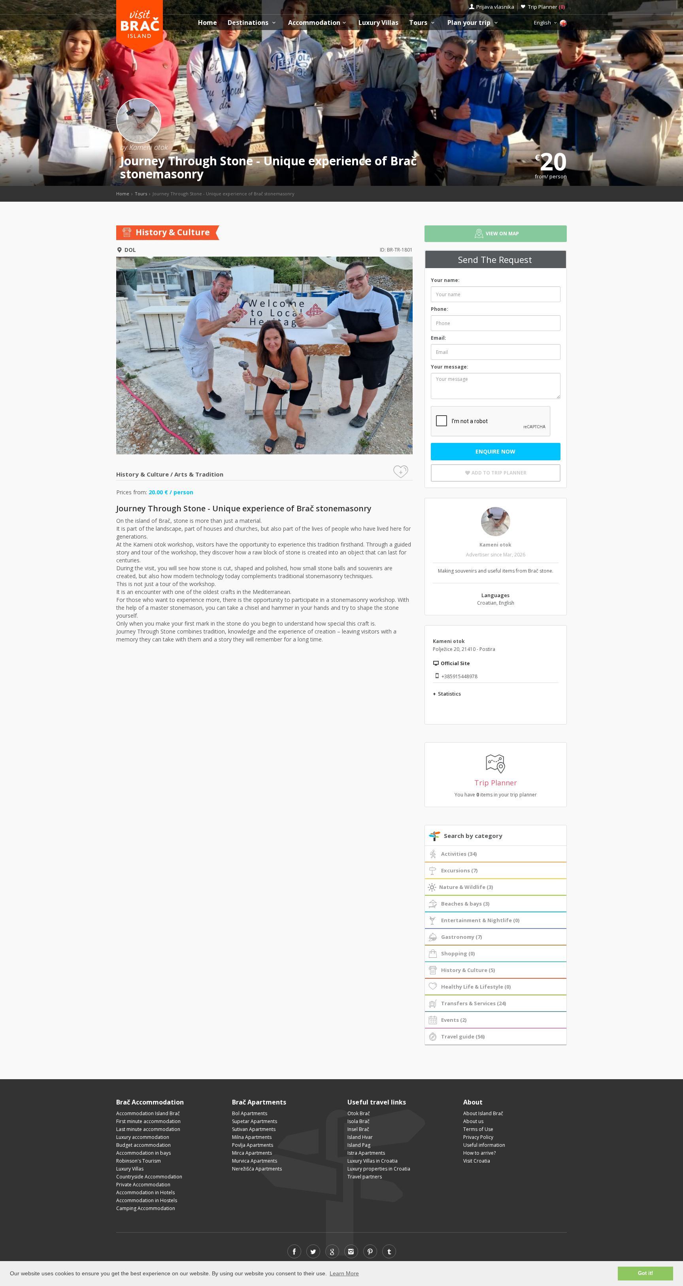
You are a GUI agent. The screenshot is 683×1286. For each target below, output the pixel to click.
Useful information (484, 1145)
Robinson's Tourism (138, 1160)
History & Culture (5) (468, 970)
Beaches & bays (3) (465, 903)
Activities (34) (459, 853)
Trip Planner (546, 6)
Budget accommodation (143, 1145)
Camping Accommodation (145, 1208)
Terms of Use (478, 1129)
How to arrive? (479, 1153)
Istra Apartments (366, 1153)
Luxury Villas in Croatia (372, 1160)
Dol (130, 249)
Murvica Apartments (254, 1160)
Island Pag (358, 1145)
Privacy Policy (478, 1137)
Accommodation (314, 23)
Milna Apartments (252, 1137)
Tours (419, 23)
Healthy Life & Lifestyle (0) (476, 986)
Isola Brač (358, 1121)
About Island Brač (483, 1113)
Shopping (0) (458, 953)
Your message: (449, 366)
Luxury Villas (378, 23)
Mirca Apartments (252, 1153)
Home (207, 23)
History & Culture (142, 474)
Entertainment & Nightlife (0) (480, 920)
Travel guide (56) (463, 1036)
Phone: (439, 309)
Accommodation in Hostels (146, 1200)
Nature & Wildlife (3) (466, 887)
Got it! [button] (645, 1273)
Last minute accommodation (148, 1129)
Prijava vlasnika (495, 6)
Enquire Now (495, 451)
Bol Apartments (249, 1113)
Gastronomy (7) (461, 936)
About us (473, 1121)
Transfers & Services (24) (473, 1003)
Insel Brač (358, 1129)
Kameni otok (495, 544)
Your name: (445, 280)
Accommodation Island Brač (148, 1113)
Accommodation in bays (143, 1153)
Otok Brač (358, 1113)
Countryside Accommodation (149, 1176)
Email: (438, 338)
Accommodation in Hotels (145, 1192)
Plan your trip (469, 23)
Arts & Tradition (198, 474)
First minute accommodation (148, 1121)
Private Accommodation (143, 1184)
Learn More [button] (344, 1273)
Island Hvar (360, 1137)
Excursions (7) (459, 870)
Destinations (249, 23)
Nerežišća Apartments (257, 1168)
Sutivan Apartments (253, 1129)
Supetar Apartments (254, 1121)
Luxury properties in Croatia (378, 1168)
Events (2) (453, 1019)
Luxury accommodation (142, 1137)
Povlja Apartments (252, 1145)
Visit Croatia (476, 1160)
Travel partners (364, 1176)
